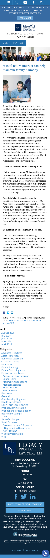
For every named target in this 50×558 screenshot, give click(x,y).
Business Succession (12, 358)
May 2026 (6, 341)
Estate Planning (9, 367)
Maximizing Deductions (15, 381)
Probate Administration (13, 407)
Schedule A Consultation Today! (25, 33)
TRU (12, 323)
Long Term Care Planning (14, 404)
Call (17, 2)
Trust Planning (9, 430)
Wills (3, 436)
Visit (33, 2)
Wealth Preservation (12, 433)
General (5, 396)
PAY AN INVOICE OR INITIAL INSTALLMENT (25, 504)
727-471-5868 (25, 37)
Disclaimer (32, 550)
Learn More (25, 18)
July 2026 (6, 335)
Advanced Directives (11, 352)
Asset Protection (10, 355)
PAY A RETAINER (25, 510)
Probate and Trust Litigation (16, 410)
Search (41, 2)
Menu (8, 2)
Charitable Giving (10, 361)
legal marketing (25, 542)
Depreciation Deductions (17, 428)
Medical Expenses (12, 384)
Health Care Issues (11, 401)
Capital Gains (9, 378)
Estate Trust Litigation (13, 370)
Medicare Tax (10, 387)
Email (25, 2)
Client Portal (13, 43)
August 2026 (7, 332)
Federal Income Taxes (12, 373)
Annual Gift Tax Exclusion (16, 376)
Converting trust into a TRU (19, 320)
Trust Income (10, 390)
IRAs (5, 416)
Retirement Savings (11, 413)
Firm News (6, 393)
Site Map (16, 550)
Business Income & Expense (17, 425)
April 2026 (6, 344)
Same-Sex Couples (11, 419)
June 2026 (6, 338)
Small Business (9, 422)
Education (6, 364)
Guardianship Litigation (13, 399)
